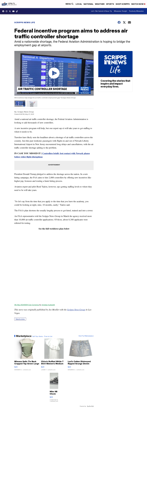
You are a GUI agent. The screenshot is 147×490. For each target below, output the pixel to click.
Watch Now (137, 4)
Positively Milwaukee (136, 11)
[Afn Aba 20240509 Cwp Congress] (54, 267)
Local (79, 4)
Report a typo (20, 319)
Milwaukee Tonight (120, 11)
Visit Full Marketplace (86, 336)
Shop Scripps (123, 4)
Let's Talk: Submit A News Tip (101, 11)
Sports (110, 4)
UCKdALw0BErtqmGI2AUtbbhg (14, 11)
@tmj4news (17, 11)
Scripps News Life (24, 22)
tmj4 (3, 11)
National (88, 4)
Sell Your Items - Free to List (42, 336)
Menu (69, 4)
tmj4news (7, 11)
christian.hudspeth (48, 305)
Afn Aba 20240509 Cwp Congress (26, 305)
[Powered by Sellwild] (90, 406)
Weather (100, 4)
